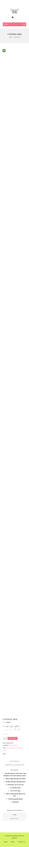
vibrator (5, 750)
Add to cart (12, 738)
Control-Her (17, 37)
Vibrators (15, 745)
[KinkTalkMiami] (14, 11)
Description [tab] (14, 761)
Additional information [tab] (14, 765)
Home (10, 37)
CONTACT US (21, 841)
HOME (5, 841)
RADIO (12, 841)
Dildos (10, 745)
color (4, 726)
